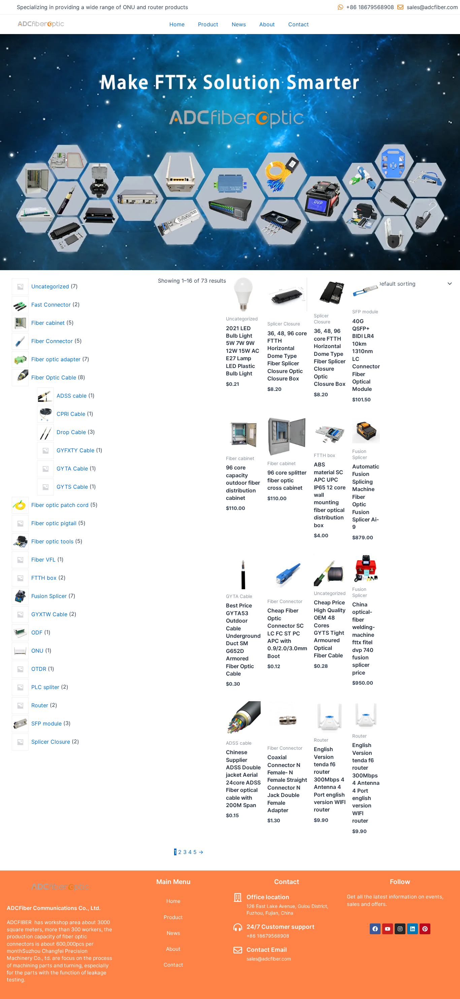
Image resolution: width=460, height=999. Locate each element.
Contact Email (267, 949)
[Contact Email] (237, 950)
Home (177, 24)
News (239, 24)
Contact (298, 24)
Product (208, 24)
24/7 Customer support (281, 926)
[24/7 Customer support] (237, 927)
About (267, 24)
